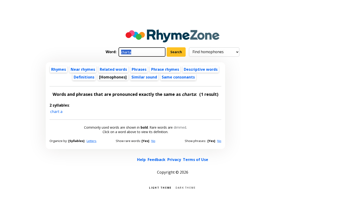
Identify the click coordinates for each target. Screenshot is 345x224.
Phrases (139, 69)
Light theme (160, 187)
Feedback (156, 159)
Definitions (84, 77)
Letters (91, 141)
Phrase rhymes (165, 69)
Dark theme (186, 187)
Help (141, 159)
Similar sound (144, 77)
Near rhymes (83, 69)
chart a (56, 111)
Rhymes (58, 69)
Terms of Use (195, 159)
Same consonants (178, 77)
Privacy (174, 159)
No (153, 141)
